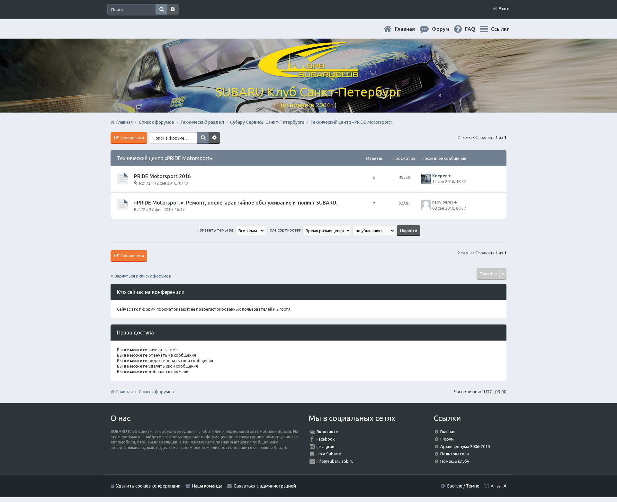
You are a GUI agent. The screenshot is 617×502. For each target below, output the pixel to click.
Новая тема (132, 137)
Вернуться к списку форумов (142, 276)
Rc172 (144, 183)
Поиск (161, 9)
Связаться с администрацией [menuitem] (265, 485)
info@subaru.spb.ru (335, 461)
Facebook (326, 439)
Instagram (326, 446)
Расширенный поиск (173, 9)
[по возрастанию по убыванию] (374, 230)
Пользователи (454, 454)
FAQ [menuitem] (475, 29)
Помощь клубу (454, 461)
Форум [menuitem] (445, 29)
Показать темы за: (216, 230)
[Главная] (308, 74)
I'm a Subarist (329, 454)
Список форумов (156, 391)
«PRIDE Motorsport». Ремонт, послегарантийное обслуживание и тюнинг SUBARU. (235, 202)
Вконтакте (327, 431)
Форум (447, 439)
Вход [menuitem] (504, 8)
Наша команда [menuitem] (207, 485)
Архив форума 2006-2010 (465, 446)
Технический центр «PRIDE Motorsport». (165, 158)
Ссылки (500, 29)
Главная (410, 29)
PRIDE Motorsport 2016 (162, 176)
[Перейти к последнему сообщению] (450, 175)
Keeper (439, 175)
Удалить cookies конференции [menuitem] (148, 485)
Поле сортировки (284, 230)
